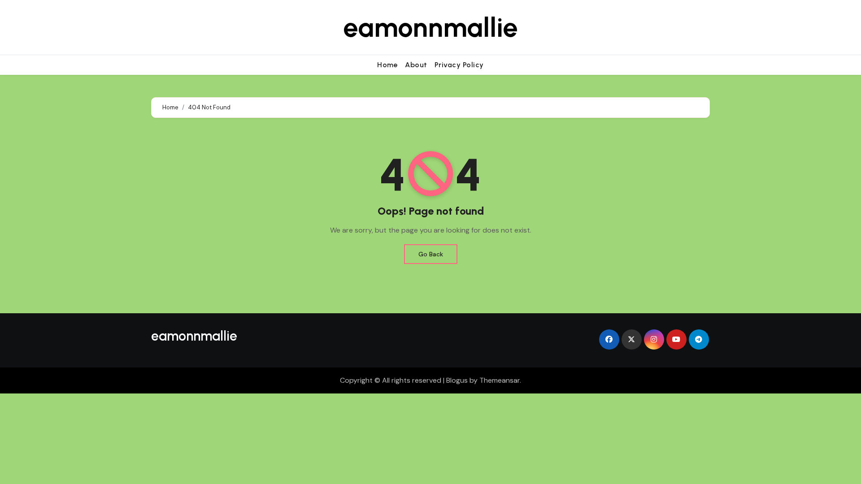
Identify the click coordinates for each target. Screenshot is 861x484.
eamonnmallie (430, 27)
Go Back (430, 254)
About (416, 64)
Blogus (457, 380)
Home (387, 64)
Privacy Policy (459, 64)
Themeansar (499, 380)
